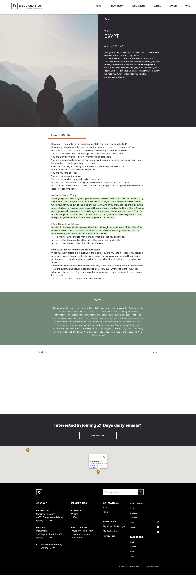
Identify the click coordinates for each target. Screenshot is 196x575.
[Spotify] (157, 532)
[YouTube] (157, 527)
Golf (132, 556)
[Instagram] (157, 522)
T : (38, 548)
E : (37, 545)
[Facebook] (157, 517)
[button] (96, 5)
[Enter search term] (140, 492)
